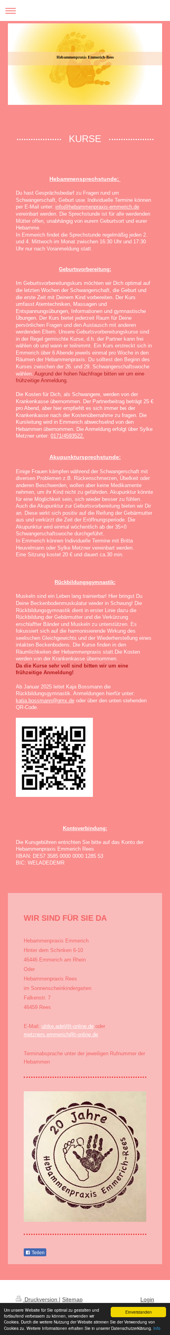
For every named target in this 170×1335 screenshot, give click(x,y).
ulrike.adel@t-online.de (68, 1026)
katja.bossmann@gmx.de (45, 701)
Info (157, 1328)
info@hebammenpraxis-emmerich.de (97, 207)
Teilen (37, 1252)
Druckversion (41, 1299)
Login (147, 1299)
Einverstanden (138, 1312)
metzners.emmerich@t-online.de (61, 1034)
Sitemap (72, 1299)
